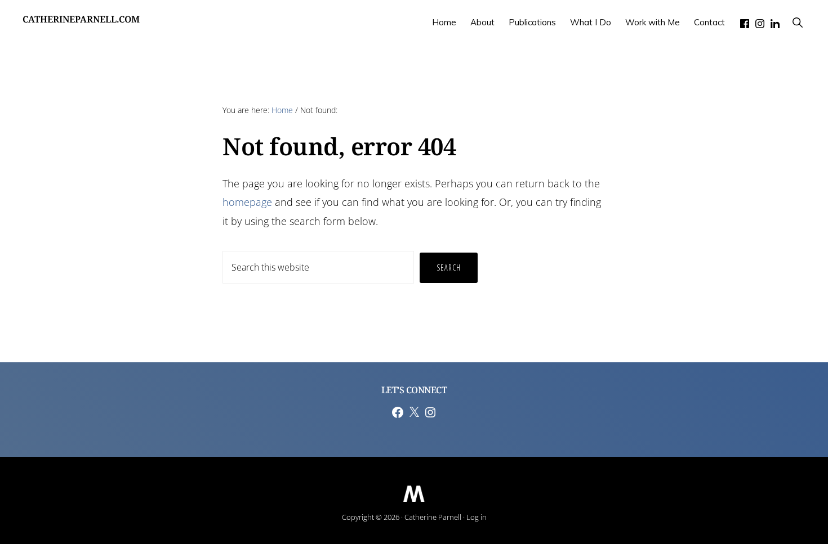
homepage (247, 202)
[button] (797, 22)
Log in (476, 517)
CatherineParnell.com (81, 22)
